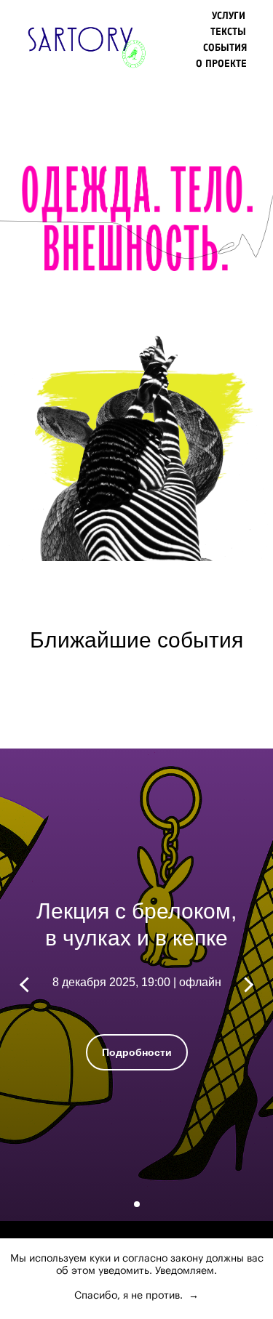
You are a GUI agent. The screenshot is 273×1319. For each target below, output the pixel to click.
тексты (228, 31)
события (225, 47)
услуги (228, 15)
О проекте (221, 63)
